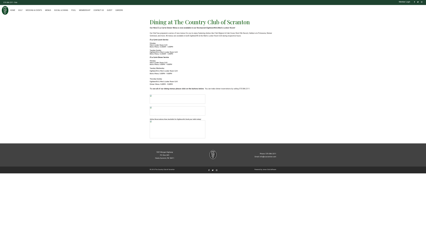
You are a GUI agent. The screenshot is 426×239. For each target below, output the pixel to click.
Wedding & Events (34, 10)
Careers (119, 10)
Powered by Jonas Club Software (265, 169)
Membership (84, 10)
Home (12, 10)
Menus (48, 10)
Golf (20, 10)
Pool (73, 10)
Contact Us (99, 10)
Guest (109, 10)
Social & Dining (61, 10)
